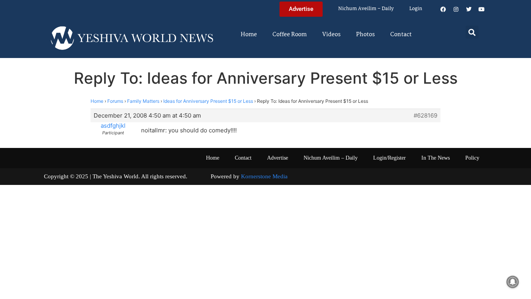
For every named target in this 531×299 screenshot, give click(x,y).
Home (249, 34)
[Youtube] (481, 9)
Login (415, 9)
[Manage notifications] (513, 282)
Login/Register (389, 158)
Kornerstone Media (264, 176)
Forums (115, 101)
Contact (401, 34)
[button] (472, 32)
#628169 (425, 115)
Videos (331, 34)
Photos (365, 34)
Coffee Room (289, 34)
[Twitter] (468, 9)
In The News (435, 158)
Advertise (277, 158)
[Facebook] (443, 9)
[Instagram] (456, 9)
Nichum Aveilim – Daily (366, 9)
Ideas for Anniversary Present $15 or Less (208, 101)
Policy (472, 158)
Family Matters (143, 101)
